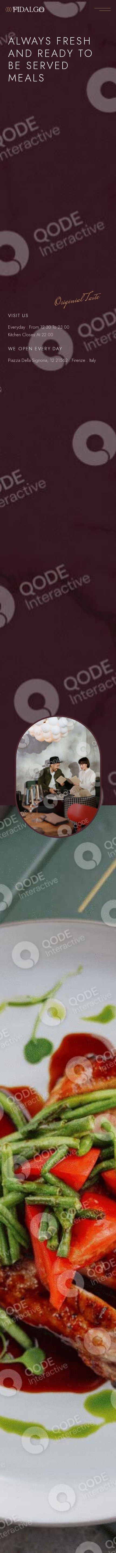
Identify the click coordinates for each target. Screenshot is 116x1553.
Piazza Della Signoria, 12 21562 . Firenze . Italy (52, 360)
